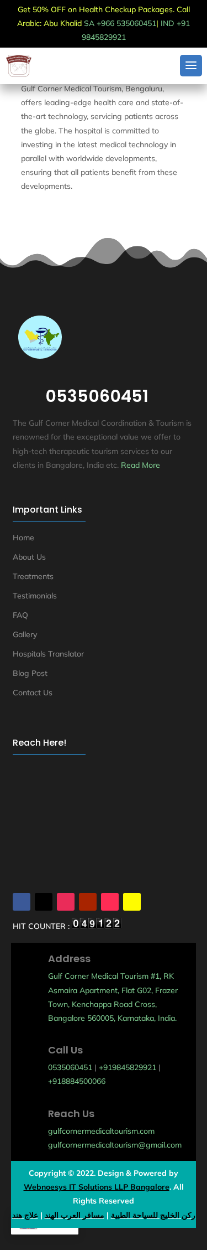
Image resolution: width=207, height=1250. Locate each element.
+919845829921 (127, 1067)
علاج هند (25, 1215)
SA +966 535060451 (120, 23)
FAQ (20, 615)
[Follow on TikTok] (110, 902)
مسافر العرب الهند (74, 1215)
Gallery (25, 634)
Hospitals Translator (48, 654)
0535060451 (70, 1067)
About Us (29, 557)
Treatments (33, 576)
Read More (140, 465)
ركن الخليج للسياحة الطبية (153, 1215)
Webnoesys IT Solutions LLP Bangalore (96, 1187)
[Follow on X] (43, 902)
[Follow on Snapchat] (132, 902)
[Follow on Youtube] (88, 902)
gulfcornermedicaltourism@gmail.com (115, 1145)
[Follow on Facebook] (21, 902)
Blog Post (30, 673)
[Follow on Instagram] (66, 902)
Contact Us (32, 693)
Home (23, 538)
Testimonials (35, 596)
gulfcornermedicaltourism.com (101, 1131)
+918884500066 (76, 1081)
